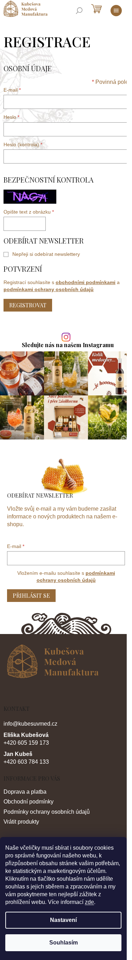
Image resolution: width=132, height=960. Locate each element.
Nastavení (63, 920)
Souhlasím (63, 943)
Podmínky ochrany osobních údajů (47, 812)
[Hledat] (79, 11)
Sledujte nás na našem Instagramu (68, 345)
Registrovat (27, 305)
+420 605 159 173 (26, 743)
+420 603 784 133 (26, 762)
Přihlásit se (31, 595)
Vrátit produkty (21, 822)
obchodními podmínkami (85, 282)
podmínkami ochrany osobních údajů (49, 289)
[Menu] (116, 11)
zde (89, 902)
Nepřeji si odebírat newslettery (46, 254)
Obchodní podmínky (29, 802)
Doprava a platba (25, 792)
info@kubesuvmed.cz (30, 724)
